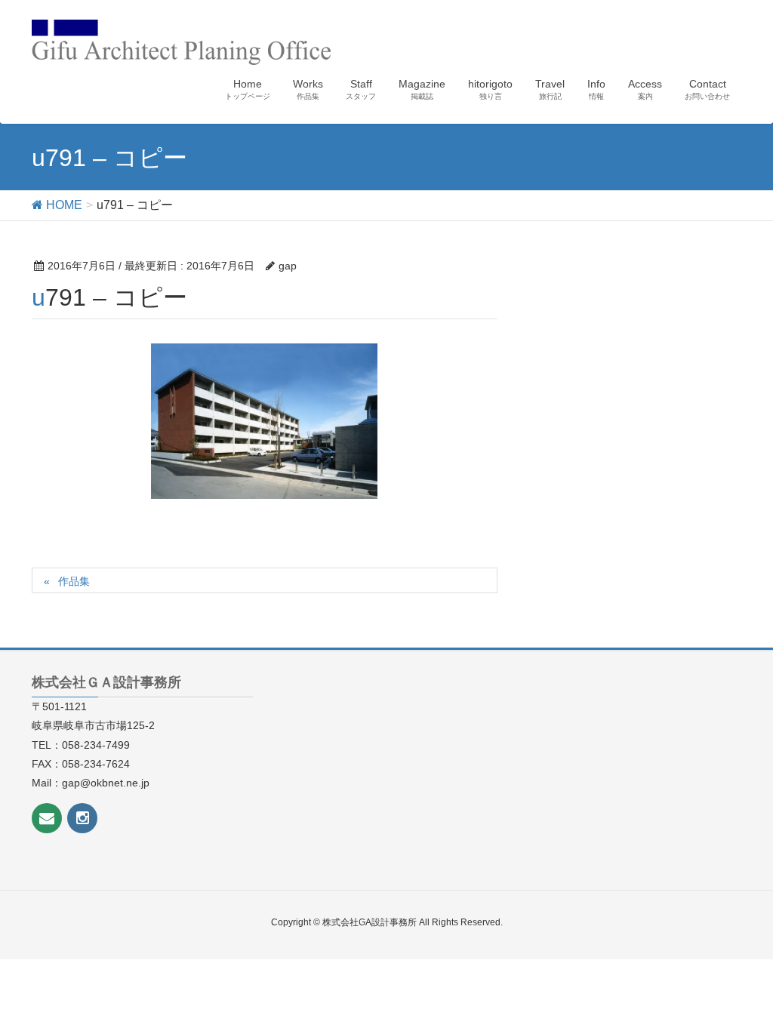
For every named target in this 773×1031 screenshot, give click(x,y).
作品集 (74, 581)
